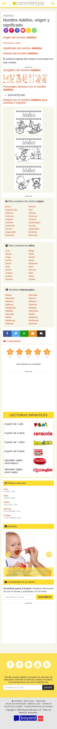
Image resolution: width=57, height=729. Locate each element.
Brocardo (33, 235)
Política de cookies (13, 706)
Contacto (46, 704)
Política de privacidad (16, 704)
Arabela (9, 219)
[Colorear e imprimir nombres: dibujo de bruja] (28, 149)
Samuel (32, 269)
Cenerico (33, 216)
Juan (7, 250)
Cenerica (9, 216)
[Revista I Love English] (42, 470)
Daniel (32, 257)
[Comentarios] (41, 333)
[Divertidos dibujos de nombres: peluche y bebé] (28, 177)
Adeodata (33, 311)
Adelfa (32, 314)
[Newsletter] (32, 333)
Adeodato (10, 298)
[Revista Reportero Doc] (42, 452)
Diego (31, 250)
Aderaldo (9, 314)
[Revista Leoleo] (42, 443)
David (8, 263)
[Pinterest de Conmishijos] (11, 30)
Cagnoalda (34, 229)
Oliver (31, 276)
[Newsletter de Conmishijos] (28, 30)
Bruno (8, 206)
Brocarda (9, 235)
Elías (31, 273)
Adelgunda (10, 307)
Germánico (8, 43)
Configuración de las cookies (38, 706)
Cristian (9, 273)
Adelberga (33, 320)
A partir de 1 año (14, 424)
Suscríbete (45, 597)
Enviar (48, 687)
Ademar (32, 298)
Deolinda (33, 232)
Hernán (32, 206)
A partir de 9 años (15, 451)
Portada (18, 701)
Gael (31, 266)
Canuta (32, 225)
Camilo (32, 279)
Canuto (8, 229)
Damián (9, 279)
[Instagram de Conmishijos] (6, 30)
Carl (31, 209)
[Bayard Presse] (25, 718)
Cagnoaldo (10, 232)
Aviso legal (29, 701)
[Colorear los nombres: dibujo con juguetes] (28, 122)
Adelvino (9, 304)
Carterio (9, 222)
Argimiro (9, 213)
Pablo (31, 254)
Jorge (8, 257)
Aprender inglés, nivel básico (14, 462)
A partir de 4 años (15, 433)
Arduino (32, 213)
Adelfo (8, 317)
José (7, 266)
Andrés (8, 276)
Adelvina (33, 304)
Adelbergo (10, 320)
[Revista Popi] (42, 425)
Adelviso (9, 301)
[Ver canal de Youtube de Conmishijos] (23, 30)
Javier (31, 260)
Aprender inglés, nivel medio (14, 471)
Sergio (8, 254)
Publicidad (41, 701)
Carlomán (10, 225)
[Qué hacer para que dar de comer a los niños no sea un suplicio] (28, 553)
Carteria (32, 219)
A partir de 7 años (15, 442)
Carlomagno (34, 222)
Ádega (8, 295)
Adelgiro (9, 311)
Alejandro (33, 263)
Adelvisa (33, 301)
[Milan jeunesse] (40, 718)
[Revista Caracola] (42, 434)
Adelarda (33, 323)
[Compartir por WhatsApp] (34, 30)
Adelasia (9, 323)
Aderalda (33, 295)
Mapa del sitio (34, 704)
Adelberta (33, 317)
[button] (8, 555)
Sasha (8, 269)
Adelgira (32, 307)
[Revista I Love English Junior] (42, 461)
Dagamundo (11, 209)
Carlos (8, 260)
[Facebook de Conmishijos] (17, 30)
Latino (18, 43)
